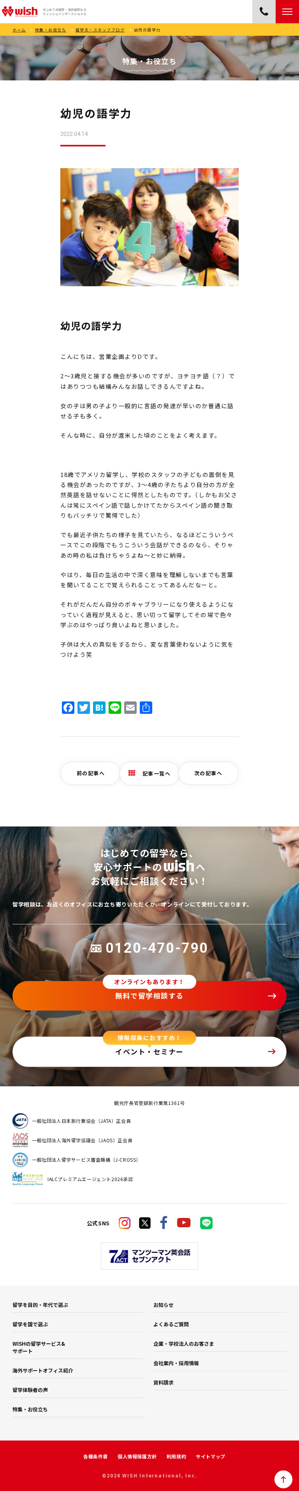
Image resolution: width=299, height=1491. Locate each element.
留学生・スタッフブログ (100, 30)
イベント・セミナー (149, 1051)
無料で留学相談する (149, 995)
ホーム (19, 30)
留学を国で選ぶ (30, 1324)
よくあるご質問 (171, 1324)
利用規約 (176, 1456)
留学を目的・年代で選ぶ (40, 1304)
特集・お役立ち (51, 30)
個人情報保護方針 (137, 1456)
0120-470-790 (157, 948)
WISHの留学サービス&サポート (38, 1347)
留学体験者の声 (30, 1390)
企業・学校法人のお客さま (183, 1343)
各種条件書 (95, 1456)
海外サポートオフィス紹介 (42, 1370)
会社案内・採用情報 (176, 1363)
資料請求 (163, 1382)
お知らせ (163, 1304)
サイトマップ (210, 1456)
